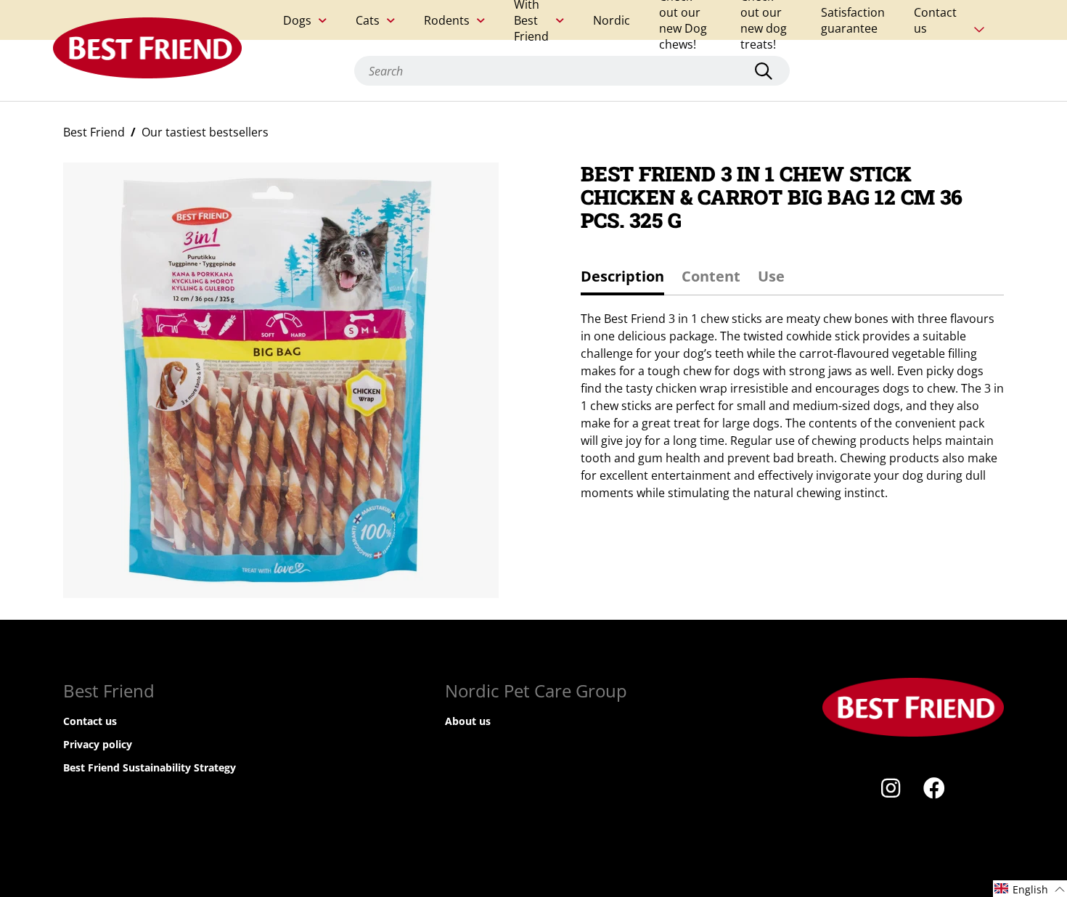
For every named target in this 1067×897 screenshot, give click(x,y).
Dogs (297, 20)
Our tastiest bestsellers (205, 132)
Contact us (935, 20)
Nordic (611, 20)
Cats (368, 20)
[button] (1030, 888)
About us (468, 721)
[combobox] (572, 71)
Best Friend (94, 132)
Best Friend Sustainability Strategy (149, 767)
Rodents (447, 20)
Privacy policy (97, 744)
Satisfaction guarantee (853, 20)
